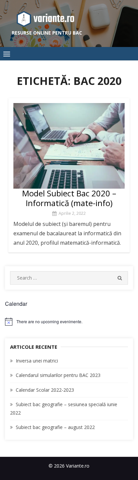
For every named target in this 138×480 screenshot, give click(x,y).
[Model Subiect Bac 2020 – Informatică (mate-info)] (69, 146)
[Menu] (6, 53)
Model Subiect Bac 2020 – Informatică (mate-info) (69, 198)
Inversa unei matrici (37, 360)
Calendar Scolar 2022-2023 (45, 390)
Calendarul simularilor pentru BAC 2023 (58, 375)
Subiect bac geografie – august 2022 (55, 427)
